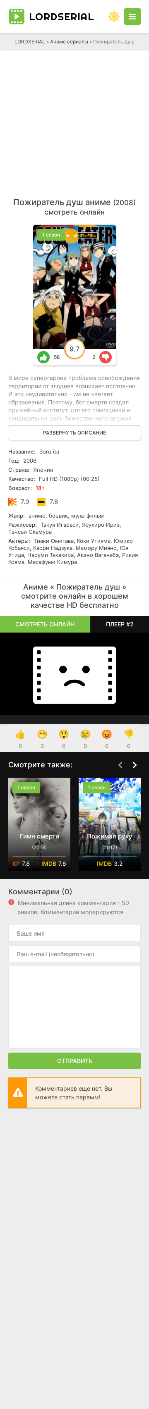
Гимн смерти (39, 836)
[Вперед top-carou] (134, 765)
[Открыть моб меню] (132, 16)
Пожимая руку (109, 836)
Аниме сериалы (69, 41)
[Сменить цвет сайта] (114, 16)
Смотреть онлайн (44, 624)
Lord (61, 16)
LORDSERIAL (29, 41)
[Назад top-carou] (120, 765)
